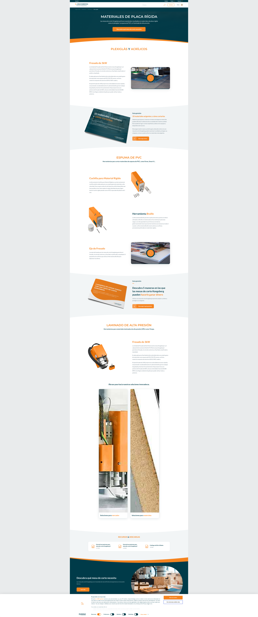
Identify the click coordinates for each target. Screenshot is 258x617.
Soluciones (84, 9)
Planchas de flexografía (136, 533)
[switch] (112, 614)
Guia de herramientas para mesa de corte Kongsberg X (103, 545)
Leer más (83, 589)
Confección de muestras (105, 523)
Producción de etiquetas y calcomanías (108, 521)
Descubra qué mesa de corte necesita (129, 29)
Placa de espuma (135, 525)
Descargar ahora (142, 138)
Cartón (133, 519)
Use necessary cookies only (173, 602)
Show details (144, 614)
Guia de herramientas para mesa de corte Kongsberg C (130, 545)
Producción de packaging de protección (108, 525)
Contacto (171, 4)
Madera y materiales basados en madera (140, 529)
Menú (178, 4)
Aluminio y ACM (135, 527)
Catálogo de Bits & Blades (156, 545)
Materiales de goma (136, 531)
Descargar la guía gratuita (145, 306)
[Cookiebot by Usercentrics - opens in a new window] (82, 614)
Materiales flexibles (136, 523)
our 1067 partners (99, 598)
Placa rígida (134, 521)
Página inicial (77, 9)
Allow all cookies (173, 597)
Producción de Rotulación (105, 519)
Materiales (90, 9)
